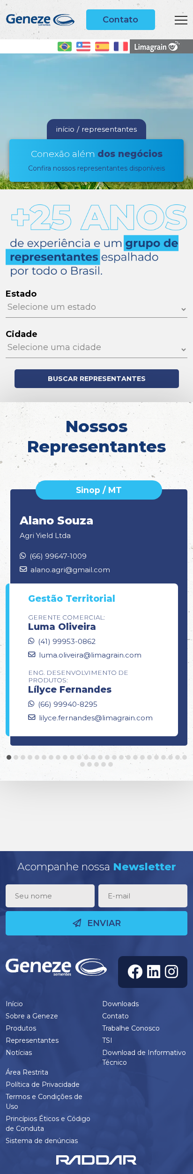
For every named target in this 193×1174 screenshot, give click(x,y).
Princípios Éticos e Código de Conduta (48, 1123)
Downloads (120, 1004)
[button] (9, 757)
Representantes (32, 1040)
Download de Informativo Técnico (144, 1057)
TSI (107, 1040)
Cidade (21, 334)
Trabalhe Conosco (131, 1028)
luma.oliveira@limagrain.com (90, 655)
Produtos (21, 1028)
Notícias (19, 1052)
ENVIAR (103, 923)
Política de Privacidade (43, 1084)
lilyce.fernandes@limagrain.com (96, 717)
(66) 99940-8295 (67, 704)
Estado (21, 294)
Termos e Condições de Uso (44, 1101)
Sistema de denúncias (42, 1141)
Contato (120, 20)
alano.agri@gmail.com (70, 569)
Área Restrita (27, 1072)
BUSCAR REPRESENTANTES (97, 378)
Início (14, 1004)
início (65, 129)
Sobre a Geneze (32, 1016)
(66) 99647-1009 (58, 556)
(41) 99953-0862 (67, 641)
